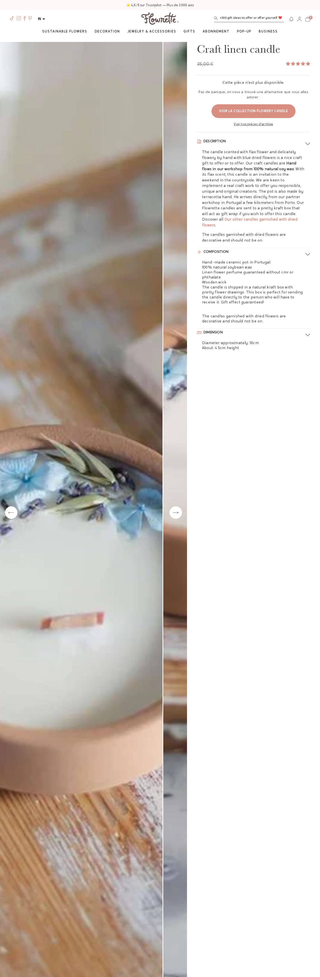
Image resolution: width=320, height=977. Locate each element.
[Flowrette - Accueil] (160, 19)
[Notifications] (291, 19)
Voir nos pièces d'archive (253, 124)
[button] (249, 19)
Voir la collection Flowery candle (253, 111)
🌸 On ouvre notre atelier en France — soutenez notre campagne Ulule (160, 5)
